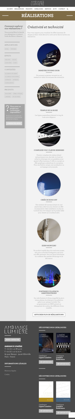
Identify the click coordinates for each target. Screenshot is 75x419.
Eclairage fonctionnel (12, 76)
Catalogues (38, 9)
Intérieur (15, 79)
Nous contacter (12, 339)
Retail (7, 48)
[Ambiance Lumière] (37, 3)
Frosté (14, 59)
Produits (29, 9)
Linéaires (8, 96)
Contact (61, 9)
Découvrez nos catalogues (52, 327)
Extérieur (8, 79)
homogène (8, 62)
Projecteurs (16, 96)
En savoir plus (46, 362)
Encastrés (8, 93)
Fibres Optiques (17, 93)
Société (10, 9)
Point (15, 62)
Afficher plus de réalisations (49, 315)
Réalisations (19, 9)
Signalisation (9, 82)
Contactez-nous (14, 123)
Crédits (7, 374)
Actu (55, 9)
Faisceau (7, 59)
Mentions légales (10, 371)
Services (48, 9)
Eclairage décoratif (11, 73)
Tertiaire (13, 48)
